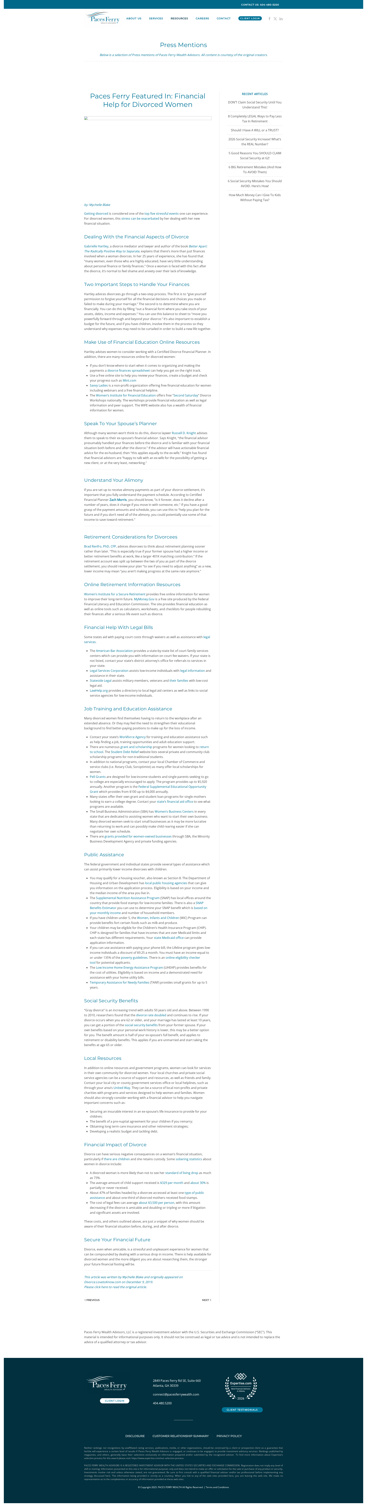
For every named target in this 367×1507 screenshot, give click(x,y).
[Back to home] (103, 18)
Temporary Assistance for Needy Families (119, 982)
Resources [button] (179, 18)
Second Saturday (186, 395)
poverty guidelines (134, 957)
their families (179, 680)
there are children (117, 1159)
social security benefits (141, 1025)
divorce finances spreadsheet (128, 370)
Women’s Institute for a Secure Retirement (114, 594)
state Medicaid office (169, 938)
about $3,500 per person (156, 1203)
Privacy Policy (229, 1436)
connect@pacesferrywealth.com (176, 1394)
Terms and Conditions (217, 1487)
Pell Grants (98, 777)
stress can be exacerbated (140, 218)
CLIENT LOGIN (250, 18)
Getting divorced (96, 213)
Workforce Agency (132, 737)
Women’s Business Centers (174, 811)
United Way (122, 1088)
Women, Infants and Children (158, 918)
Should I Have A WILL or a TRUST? (255, 130)
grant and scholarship (136, 747)
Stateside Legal (100, 680)
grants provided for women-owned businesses (138, 836)
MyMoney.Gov (144, 599)
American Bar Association (114, 651)
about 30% (198, 1183)
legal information (192, 671)
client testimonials (242, 1409)
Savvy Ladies (99, 385)
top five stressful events (162, 213)
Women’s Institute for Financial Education (126, 395)
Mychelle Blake (132, 1277)
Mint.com (129, 380)
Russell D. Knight (184, 433)
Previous (93, 1299)
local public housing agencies (166, 883)
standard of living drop (181, 1173)
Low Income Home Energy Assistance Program (129, 967)
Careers (202, 18)
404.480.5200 (162, 1403)
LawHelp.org (99, 690)
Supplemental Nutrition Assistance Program (128, 898)
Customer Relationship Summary (181, 1436)
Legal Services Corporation (109, 671)
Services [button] (156, 18)
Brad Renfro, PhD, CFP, (100, 546)
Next (205, 1299)
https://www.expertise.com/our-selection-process (158, 1458)
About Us (133, 18)
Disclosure (135, 1436)
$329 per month (171, 1183)
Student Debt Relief (125, 752)
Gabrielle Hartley (96, 246)
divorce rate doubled (151, 1015)
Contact (224, 18)
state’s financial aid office (175, 801)
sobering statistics (189, 1159)
